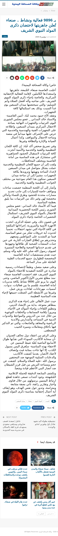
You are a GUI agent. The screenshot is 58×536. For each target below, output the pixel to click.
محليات (5, 36)
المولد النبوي (38, 401)
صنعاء (30, 401)
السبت (47, 401)
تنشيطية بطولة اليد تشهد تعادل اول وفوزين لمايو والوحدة (44, 424)
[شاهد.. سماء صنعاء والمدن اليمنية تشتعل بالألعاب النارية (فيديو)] (43, 457)
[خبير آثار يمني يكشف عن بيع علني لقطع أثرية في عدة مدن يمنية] (43, 490)
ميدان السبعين (20, 401)
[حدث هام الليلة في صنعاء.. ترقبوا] (15, 490)
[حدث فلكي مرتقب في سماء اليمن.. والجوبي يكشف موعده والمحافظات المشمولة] (15, 457)
